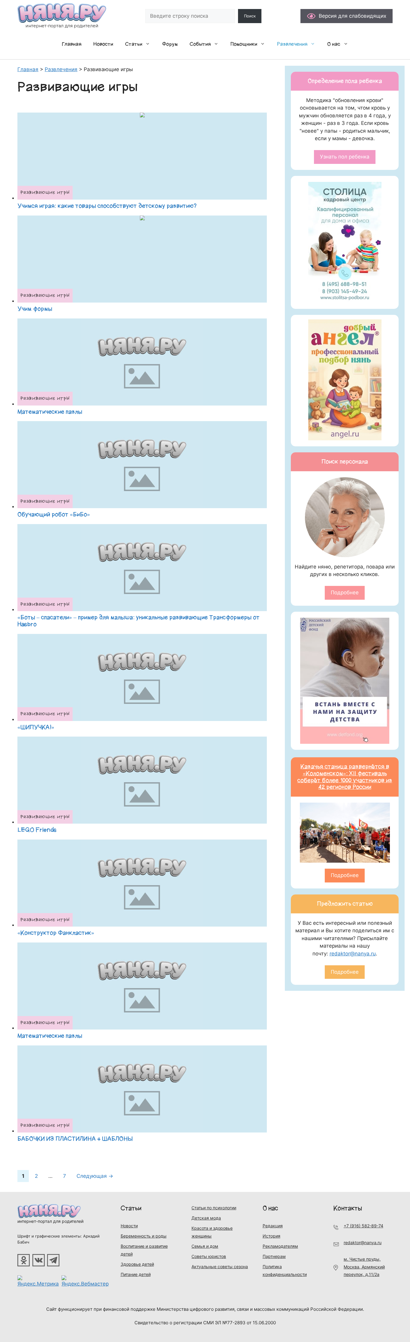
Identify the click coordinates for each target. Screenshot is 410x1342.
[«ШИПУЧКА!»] (142, 677)
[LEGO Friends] (142, 780)
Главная (71, 44)
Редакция (273, 1225)
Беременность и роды (144, 1235)
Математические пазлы (49, 411)
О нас (333, 44)
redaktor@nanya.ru (353, 954)
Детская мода (206, 1217)
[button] (149, 44)
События (200, 44)
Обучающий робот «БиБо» (53, 514)
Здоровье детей (137, 1264)
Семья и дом (204, 1246)
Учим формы (34, 308)
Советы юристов (208, 1256)
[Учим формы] (142, 259)
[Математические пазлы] (142, 362)
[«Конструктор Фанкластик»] (142, 883)
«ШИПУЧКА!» (35, 727)
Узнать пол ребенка (344, 157)
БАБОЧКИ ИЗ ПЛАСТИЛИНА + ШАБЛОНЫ (75, 1138)
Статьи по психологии (213, 1207)
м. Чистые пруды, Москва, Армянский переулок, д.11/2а (364, 1266)
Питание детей (136, 1274)
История (271, 1235)
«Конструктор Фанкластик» (55, 932)
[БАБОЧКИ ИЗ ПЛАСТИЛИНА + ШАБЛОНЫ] (142, 1088)
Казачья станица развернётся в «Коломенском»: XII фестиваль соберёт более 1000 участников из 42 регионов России (344, 777)
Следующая (95, 1176)
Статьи (133, 44)
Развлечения (292, 44)
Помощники (244, 44)
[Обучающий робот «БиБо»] (142, 464)
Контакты (347, 1208)
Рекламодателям (280, 1246)
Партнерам (274, 1256)
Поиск (250, 16)
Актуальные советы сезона (219, 1266)
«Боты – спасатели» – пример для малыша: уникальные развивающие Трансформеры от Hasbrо (138, 621)
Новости (103, 44)
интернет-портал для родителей (50, 1221)
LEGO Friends (37, 830)
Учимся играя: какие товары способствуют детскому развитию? (107, 206)
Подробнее (345, 593)
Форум (170, 44)
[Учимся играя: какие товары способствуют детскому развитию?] (142, 156)
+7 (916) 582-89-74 (363, 1225)
